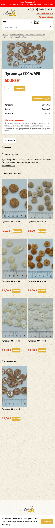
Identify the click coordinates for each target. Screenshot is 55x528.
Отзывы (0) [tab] (10, 140)
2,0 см (47, 113)
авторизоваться (8, 166)
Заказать (20, 88)
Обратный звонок (44, 13)
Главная (5, 35)
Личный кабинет (46, 17)
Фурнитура (29, 35)
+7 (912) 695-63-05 (40, 9)
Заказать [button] (17, 231)
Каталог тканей (16, 35)
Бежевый (46, 109)
